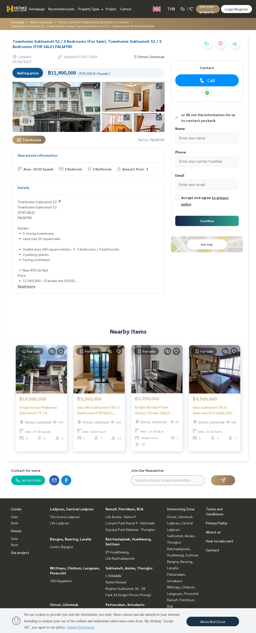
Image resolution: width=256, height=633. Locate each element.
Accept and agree (196, 197)
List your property (207, 9)
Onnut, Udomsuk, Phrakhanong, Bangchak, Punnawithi (93, 22)
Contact (126, 9)
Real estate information (38, 155)
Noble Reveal (116, 582)
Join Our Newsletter (147, 470)
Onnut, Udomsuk (64, 604)
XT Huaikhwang (117, 552)
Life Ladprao (59, 523)
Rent (14, 523)
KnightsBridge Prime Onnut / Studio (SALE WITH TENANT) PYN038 (154, 410)
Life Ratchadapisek (120, 558)
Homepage (36, 9)
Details (23, 187)
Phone (180, 152)
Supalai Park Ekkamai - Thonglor (130, 529)
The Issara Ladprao (65, 516)
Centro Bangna (61, 546)
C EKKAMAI (113, 575)
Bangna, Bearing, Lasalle (70, 539)
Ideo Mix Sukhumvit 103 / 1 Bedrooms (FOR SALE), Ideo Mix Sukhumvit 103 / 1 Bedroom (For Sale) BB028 (99, 410)
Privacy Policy (216, 523)
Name (180, 128)
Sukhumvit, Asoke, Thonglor (129, 568)
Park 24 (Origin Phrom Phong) (128, 594)
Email (179, 175)
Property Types (89, 9)
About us (213, 532)
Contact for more (25, 470)
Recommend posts (61, 9)
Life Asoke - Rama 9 (121, 516)
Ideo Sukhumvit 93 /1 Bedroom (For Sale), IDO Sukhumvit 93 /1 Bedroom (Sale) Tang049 (214, 410)
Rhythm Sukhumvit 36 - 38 (125, 588)
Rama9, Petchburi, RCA (124, 509)
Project (111, 9)
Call (211, 80)
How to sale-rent (219, 541)
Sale (14, 516)
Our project (20, 552)
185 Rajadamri (61, 580)
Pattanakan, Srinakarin (125, 604)
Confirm (207, 221)
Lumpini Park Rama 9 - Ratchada (130, 523)
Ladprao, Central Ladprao (72, 509)
